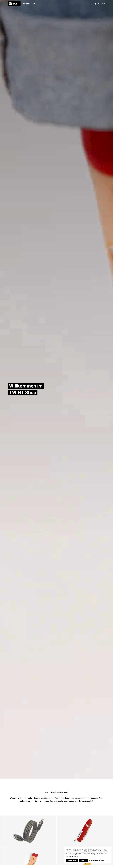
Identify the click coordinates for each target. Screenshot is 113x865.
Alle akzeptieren (72, 860)
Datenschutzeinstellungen (96, 860)
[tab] (95, 3)
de (102, 3)
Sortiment (26, 3)
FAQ (34, 3)
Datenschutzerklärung (72, 856)
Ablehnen (83, 860)
